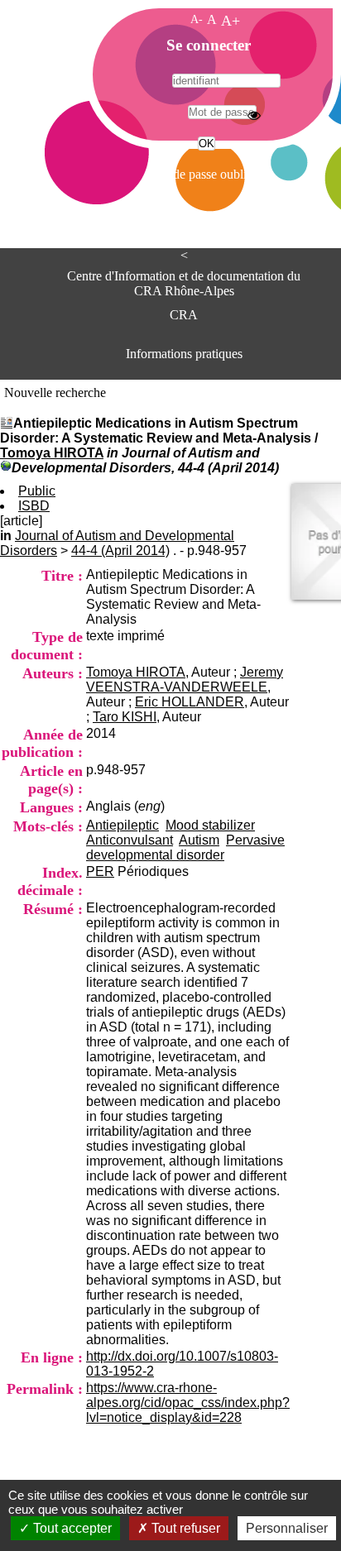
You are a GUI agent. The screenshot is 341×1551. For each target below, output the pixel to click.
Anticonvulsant (129, 840)
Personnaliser (287, 1528)
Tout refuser (184, 1528)
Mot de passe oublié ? (205, 174)
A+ (230, 20)
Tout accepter (71, 1528)
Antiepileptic (122, 825)
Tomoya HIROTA (51, 453)
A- (196, 19)
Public (36, 491)
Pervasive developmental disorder (185, 847)
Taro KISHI (124, 717)
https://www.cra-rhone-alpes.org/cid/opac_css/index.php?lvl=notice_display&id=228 (188, 1402)
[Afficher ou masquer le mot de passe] (254, 115)
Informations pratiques (184, 354)
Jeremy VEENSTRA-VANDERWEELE (184, 679)
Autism (199, 840)
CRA (184, 315)
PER (100, 871)
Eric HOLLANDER (189, 702)
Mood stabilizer (210, 825)
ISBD (34, 506)
